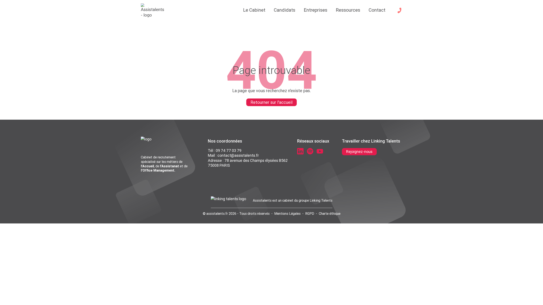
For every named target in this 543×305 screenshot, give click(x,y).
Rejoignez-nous (359, 151)
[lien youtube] (320, 151)
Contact (377, 10)
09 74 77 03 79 (228, 150)
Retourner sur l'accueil (271, 102)
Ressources (348, 10)
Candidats (284, 10)
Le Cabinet (254, 10)
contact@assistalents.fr (238, 155)
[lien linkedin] (300, 151)
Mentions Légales (287, 213)
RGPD (309, 213)
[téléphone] (399, 10)
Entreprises (315, 10)
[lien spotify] (310, 151)
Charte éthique (329, 213)
